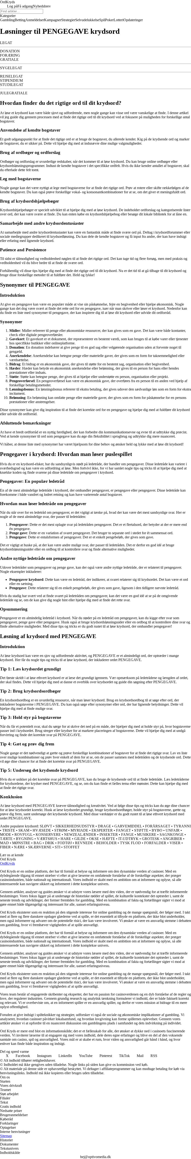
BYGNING (25, 839)
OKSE (94, 839)
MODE (5, 834)
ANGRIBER (172, 839)
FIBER (5, 847)
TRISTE (8, 830)
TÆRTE (6, 839)
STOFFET (72, 847)
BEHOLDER (106, 843)
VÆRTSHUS (47, 839)
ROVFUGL (23, 834)
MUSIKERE (146, 834)
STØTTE (141, 830)
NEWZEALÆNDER (80, 834)
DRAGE (104, 826)
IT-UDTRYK (128, 839)
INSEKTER (108, 834)
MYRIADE (79, 830)
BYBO (157, 830)
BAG (38, 843)
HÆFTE (108, 839)
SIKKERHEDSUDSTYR (75, 826)
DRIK (49, 843)
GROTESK (151, 839)
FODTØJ (65, 843)
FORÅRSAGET (157, 826)
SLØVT (46, 826)
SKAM (23, 830)
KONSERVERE (48, 834)
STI (57, 847)
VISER (175, 843)
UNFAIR (173, 830)
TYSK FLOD (130, 843)
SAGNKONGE (172, 834)
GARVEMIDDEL (128, 826)
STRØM (60, 830)
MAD (4, 843)
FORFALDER (155, 843)
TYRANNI (182, 826)
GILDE (80, 839)
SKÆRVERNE (39, 847)
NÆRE (19, 847)
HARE (66, 839)
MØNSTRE (21, 843)
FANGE (127, 834)
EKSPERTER (102, 830)
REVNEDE (84, 843)
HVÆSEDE (42, 830)
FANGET (123, 830)
